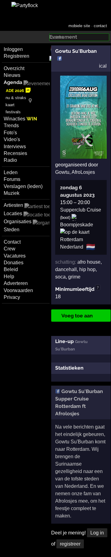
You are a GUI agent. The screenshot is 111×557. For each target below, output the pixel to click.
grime (74, 276)
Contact (12, 242)
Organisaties (17, 221)
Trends (11, 125)
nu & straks (16, 97)
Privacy (12, 297)
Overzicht (14, 68)
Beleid (11, 269)
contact (100, 25)
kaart (10, 105)
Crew (9, 248)
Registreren (16, 56)
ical (103, 66)
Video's (12, 139)
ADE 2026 (15, 90)
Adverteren (16, 283)
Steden (11, 229)
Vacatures (15, 255)
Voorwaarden (18, 290)
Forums (12, 179)
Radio (10, 160)
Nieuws (12, 75)
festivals (13, 112)
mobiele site (79, 25)
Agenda (13, 82)
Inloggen (13, 49)
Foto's (10, 132)
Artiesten (13, 205)
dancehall (66, 269)
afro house (89, 262)
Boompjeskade (76, 224)
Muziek (11, 193)
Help (9, 276)
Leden (11, 172)
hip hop (87, 269)
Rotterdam (71, 239)
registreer (70, 544)
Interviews (15, 146)
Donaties (13, 262)
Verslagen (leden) (23, 186)
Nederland (71, 246)
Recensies (15, 153)
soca (60, 276)
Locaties (13, 213)
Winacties (20, 118)
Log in (97, 532)
